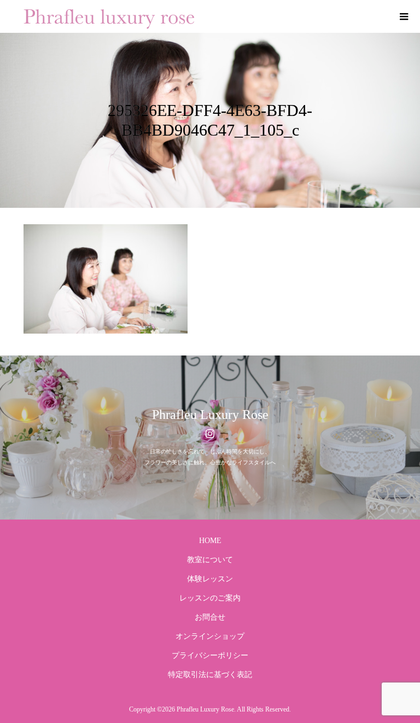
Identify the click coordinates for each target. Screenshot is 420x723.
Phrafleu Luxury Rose (210, 414)
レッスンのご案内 (210, 598)
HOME (210, 541)
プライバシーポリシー (210, 655)
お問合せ (210, 617)
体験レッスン (210, 579)
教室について (210, 560)
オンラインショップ (210, 636)
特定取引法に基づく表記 (210, 674)
